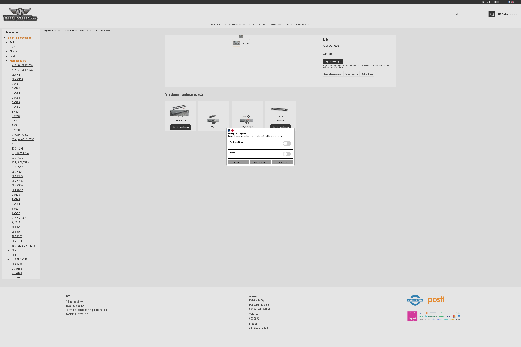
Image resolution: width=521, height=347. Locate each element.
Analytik (233, 153)
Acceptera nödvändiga (260, 162)
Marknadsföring (236, 142)
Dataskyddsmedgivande (237, 133)
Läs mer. (280, 136)
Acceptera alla (282, 162)
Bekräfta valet (238, 162)
